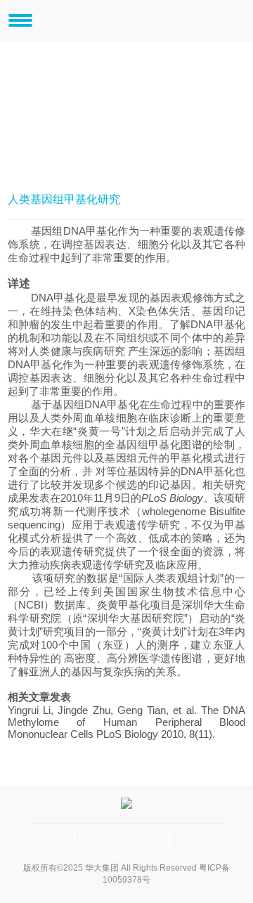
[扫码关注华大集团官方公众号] (54, 839)
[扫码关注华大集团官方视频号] (102, 839)
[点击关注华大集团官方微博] (150, 839)
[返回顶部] (199, 839)
